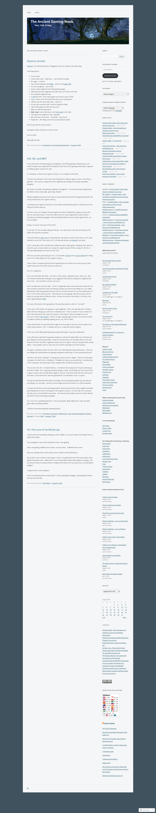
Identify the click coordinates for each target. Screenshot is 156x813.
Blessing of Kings (107, 352)
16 (118, 610)
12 (103, 610)
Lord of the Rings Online (110, 459)
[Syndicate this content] (103, 723)
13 (107, 610)
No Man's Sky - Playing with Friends (113, 648)
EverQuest (105, 446)
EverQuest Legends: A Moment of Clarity (115, 269)
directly (74, 240)
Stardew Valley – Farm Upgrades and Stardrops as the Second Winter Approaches (114, 130)
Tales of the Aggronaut (109, 382)
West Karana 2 (107, 387)
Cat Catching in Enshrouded (111, 658)
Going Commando (108, 367)
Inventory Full (106, 372)
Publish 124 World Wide (109, 497)
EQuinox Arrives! (36, 61)
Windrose (105, 477)
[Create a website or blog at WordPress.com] (28, 788)
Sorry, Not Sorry (107, 316)
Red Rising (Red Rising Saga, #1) (112, 776)
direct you (44, 238)
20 (107, 612)
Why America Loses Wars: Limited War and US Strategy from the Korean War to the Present (115, 769)
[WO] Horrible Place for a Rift (111, 261)
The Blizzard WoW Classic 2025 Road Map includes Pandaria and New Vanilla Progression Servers (115, 670)
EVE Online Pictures (108, 359)
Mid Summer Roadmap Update (112, 574)
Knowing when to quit (109, 277)
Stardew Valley (107, 433)
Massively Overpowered (110, 405)
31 (122, 615)
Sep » (124, 617)
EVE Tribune (44, 317)
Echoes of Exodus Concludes (111, 505)
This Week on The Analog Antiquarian (114, 324)
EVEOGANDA (106, 364)
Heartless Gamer (107, 370)
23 (118, 612)
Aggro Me (67, 84)
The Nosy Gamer (107, 385)
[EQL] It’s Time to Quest (109, 308)
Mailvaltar (105, 377)
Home (29, 12)
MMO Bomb (106, 408)
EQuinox (30, 66)
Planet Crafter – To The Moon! (112, 141)
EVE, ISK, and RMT (37, 158)
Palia (104, 464)
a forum (68, 256)
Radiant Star (106, 763)
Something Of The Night (110, 292)
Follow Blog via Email (109, 64)
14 (110, 610)
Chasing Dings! (107, 354)
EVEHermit (105, 362)
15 (114, 610)
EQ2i (40, 107)
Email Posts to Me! (110, 76)
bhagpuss (105, 235)
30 (118, 615)
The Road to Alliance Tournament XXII (114, 656)
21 (110, 612)
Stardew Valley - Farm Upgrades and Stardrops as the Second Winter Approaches (114, 632)
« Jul (103, 617)
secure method (80, 256)
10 (122, 607)
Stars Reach (106, 469)
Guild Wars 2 (106, 454)
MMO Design (63, 414)
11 (126, 607)
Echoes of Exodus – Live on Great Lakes (115, 521)
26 (103, 615)
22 (114, 612)
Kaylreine (105, 375)
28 (110, 615)
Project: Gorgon (107, 466)
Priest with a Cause (108, 380)
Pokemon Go (106, 431)
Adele (51, 84)
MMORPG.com (107, 413)
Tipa (103, 225)
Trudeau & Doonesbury (110, 759)
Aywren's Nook (107, 349)
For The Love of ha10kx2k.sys (43, 429)
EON (34, 97)
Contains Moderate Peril (110, 357)
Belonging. (105, 300)
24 (122, 612)
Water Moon (106, 755)
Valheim (105, 474)
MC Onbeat (106, 194)
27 (107, 615)
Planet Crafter (106, 428)
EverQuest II (47, 145)
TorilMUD (105, 472)
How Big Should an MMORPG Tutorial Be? (115, 136)
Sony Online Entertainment (60, 145)
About (37, 12)
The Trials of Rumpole (109, 728)
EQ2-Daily (59, 112)
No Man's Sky (106, 461)
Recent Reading (109, 723)
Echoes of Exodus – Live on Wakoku (113, 529)
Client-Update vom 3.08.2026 (111, 555)
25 (126, 612)
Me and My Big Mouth (109, 284)
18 (126, 610)
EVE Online (46, 414)
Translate (118, 111)
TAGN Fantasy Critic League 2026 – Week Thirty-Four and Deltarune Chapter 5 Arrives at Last (115, 163)
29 (114, 615)
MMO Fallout (106, 410)
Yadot (104, 390)
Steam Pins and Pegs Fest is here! (113, 513)
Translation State (107, 751)
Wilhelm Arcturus (107, 210)
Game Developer (107, 400)
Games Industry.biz (108, 403)
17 (122, 610)
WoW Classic (106, 482)
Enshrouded (106, 444)
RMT (44, 299)
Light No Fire (106, 456)
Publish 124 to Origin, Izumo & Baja (113, 537)
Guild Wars (106, 451)
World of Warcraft (108, 479)
